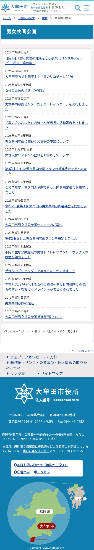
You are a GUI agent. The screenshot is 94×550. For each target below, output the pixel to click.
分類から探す (26, 18)
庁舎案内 (23, 472)
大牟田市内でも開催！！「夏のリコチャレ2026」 (40, 77)
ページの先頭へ (83, 351)
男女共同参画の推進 (19, 303)
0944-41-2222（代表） (38, 422)
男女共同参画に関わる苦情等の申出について (37, 142)
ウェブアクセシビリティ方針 (33, 357)
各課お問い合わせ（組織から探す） (42, 465)
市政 (44, 18)
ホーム (7, 18)
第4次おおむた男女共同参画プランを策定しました (41, 239)
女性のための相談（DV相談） (26, 91)
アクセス (43, 472)
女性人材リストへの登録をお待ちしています (37, 155)
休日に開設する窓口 (36, 451)
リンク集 (17, 373)
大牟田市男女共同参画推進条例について (34, 317)
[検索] (78, 8)
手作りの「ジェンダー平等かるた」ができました (40, 271)
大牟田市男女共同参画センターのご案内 (34, 225)
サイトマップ (52, 373)
